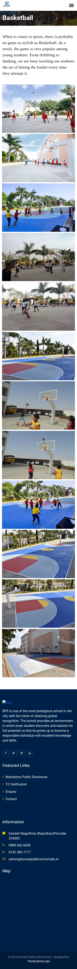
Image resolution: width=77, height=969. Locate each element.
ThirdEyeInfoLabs (38, 961)
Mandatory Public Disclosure (26, 777)
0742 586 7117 (20, 852)
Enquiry (11, 792)
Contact (11, 799)
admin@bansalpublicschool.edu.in (34, 859)
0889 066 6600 (20, 845)
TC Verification (16, 784)
